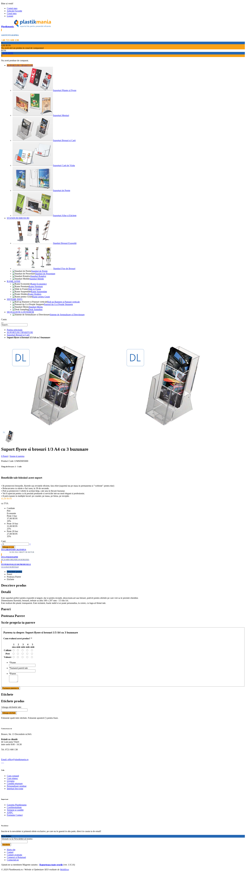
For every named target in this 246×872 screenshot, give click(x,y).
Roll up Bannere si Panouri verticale (63, 302)
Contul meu (12, 8)
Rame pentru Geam (41, 296)
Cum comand (13, 776)
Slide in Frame (34, 289)
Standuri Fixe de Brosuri (64, 268)
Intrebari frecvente (15, 788)
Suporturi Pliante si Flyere (64, 90)
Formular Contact (15, 815)
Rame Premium (36, 286)
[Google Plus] (3, 762)
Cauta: (4, 319)
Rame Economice (39, 284)
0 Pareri (4, 456)
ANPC (10, 812)
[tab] (126, 571)
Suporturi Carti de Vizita (64, 165)
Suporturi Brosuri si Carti (64, 140)
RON (10, 53)
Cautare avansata (14, 855)
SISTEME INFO (14, 299)
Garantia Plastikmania (16, 805)
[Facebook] (1, 762)
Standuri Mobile (36, 279)
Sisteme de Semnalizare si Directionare (67, 314)
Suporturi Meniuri (61, 115)
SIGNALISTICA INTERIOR (20, 312)
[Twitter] (2, 762)
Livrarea (10, 781)
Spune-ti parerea (17, 456)
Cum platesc (12, 778)
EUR (4, 53)
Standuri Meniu (36, 307)
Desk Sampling (35, 309)
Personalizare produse (16, 786)
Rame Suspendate (39, 291)
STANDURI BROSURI (18, 218)
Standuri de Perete (39, 271)
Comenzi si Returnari (16, 857)
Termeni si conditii (15, 810)
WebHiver (64, 869)
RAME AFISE (13, 281)
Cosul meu (12, 13)
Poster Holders (34, 294)
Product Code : (8, 461)
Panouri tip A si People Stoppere (58, 304)
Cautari (10, 852)
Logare (10, 16)
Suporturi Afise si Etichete (64, 215)
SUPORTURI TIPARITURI (20, 65)
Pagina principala (14, 330)
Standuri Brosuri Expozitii (64, 243)
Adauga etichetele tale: (11, 707)
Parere (12, 673)
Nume (12, 662)
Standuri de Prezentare (45, 273)
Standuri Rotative (38, 276)
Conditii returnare (15, 783)
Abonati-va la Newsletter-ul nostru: (17, 839)
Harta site (11, 849)
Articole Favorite (14, 11)
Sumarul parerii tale (18, 668)
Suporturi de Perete (61, 190)
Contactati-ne (13, 860)
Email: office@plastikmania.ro (14, 759)
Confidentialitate (14, 807)
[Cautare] (2, 322)
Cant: (3, 541)
